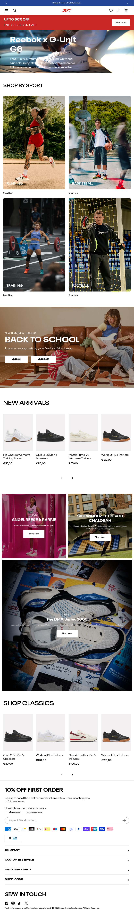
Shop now (121, 22)
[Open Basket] (126, 10)
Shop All (16, 359)
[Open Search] (15, 10)
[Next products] (72, 478)
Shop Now (34, 534)
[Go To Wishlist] (111, 10)
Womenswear (35, 812)
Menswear (15, 812)
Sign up (124, 820)
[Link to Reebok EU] (67, 10)
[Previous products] (62, 478)
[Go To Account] (119, 10)
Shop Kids (43, 359)
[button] (6, 3)
